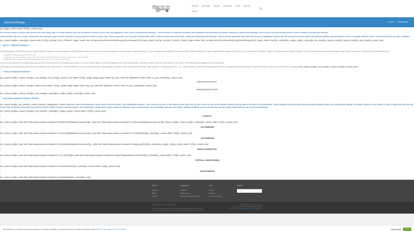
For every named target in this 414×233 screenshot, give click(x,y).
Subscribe (246, 6)
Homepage (390, 22)
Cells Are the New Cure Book (190, 196)
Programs (216, 6)
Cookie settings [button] (395, 229)
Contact (194, 11)
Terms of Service (244, 208)
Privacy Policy (234, 208)
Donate (237, 6)
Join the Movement (215, 196)
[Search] (260, 8)
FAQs (154, 193)
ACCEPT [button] (407, 229)
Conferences (227, 6)
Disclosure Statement (255, 208)
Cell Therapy (205, 6)
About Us (195, 6)
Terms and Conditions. (119, 229)
